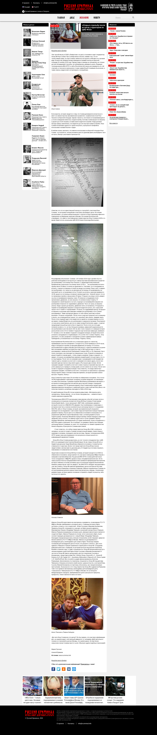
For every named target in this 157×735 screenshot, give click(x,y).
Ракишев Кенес (37, 115)
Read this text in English (59, 51)
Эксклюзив (83, 17)
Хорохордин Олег (38, 74)
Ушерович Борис (38, 136)
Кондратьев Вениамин (36, 85)
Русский (27, 7)
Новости (96, 17)
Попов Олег (36, 104)
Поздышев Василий (39, 158)
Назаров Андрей (38, 125)
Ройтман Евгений (38, 41)
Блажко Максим (38, 148)
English (36, 7)
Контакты (36, 3)
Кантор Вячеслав (38, 95)
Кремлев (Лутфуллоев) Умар (39, 62)
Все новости (114, 123)
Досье (72, 17)
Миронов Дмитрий (39, 170)
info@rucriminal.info (50, 3)
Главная (61, 17)
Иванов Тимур (37, 51)
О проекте (25, 3)
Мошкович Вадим (38, 31)
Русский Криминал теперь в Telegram (36, 11)
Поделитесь (85, 664)
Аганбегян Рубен (38, 182)
